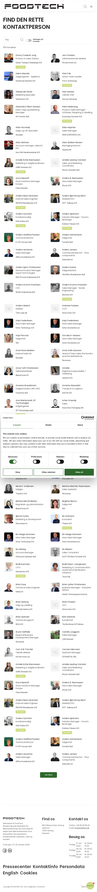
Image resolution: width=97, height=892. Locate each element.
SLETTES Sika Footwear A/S (74, 557)
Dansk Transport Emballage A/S (29, 63)
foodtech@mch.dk (82, 828)
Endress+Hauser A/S (70, 224)
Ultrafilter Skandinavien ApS (73, 274)
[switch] (36, 462)
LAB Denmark (67, 639)
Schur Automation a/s (71, 328)
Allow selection (48, 472)
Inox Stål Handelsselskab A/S (28, 152)
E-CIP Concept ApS (24, 242)
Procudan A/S (68, 479)
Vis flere (48, 775)
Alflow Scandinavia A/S (25, 257)
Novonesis (66, 360)
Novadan (19, 135)
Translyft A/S (21, 494)
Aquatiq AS (66, 150)
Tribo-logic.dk (21, 313)
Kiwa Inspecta (21, 523)
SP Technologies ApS (24, 410)
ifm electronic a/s (69, 63)
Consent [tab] (17, 425)
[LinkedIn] (10, 852)
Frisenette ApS (22, 393)
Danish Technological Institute (74, 594)
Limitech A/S (67, 378)
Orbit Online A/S (22, 221)
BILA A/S (19, 624)
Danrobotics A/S (22, 572)
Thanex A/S (67, 523)
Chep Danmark (22, 188)
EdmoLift (19, 592)
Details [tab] (48, 425)
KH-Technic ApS (22, 117)
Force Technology (69, 81)
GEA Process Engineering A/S (28, 277)
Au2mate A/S (21, 479)
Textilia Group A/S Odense (72, 624)
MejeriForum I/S (22, 375)
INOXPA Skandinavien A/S (26, 203)
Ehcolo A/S (66, 186)
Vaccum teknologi (69, 99)
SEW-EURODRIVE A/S (71, 135)
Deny (18, 472)
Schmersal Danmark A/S (25, 81)
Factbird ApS (67, 242)
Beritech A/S (67, 295)
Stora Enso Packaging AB (72, 408)
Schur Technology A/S (25, 328)
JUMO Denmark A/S (23, 167)
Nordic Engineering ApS (25, 292)
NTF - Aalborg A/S (69, 203)
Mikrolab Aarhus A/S (24, 609)
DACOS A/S (67, 393)
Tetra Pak (66, 577)
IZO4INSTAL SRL (69, 657)
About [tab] (80, 425)
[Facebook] (5, 852)
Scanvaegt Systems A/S (72, 117)
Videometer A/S (22, 99)
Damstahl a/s (67, 260)
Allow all (79, 472)
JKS (17, 343)
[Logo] (34, 6)
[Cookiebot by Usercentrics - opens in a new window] (83, 418)
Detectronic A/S (68, 313)
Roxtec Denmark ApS (71, 170)
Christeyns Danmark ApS (26, 557)
